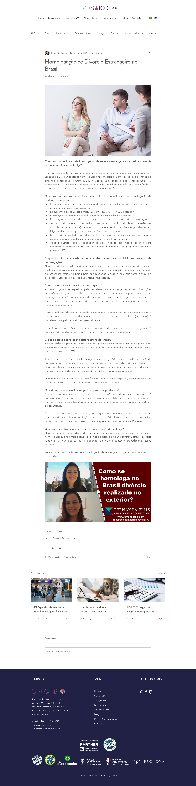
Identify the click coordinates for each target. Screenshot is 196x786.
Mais (151, 33)
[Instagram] (141, 692)
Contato (98, 723)
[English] (157, 18)
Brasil (48, 33)
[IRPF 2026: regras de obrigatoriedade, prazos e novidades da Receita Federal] (144, 590)
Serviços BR (100, 695)
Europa (114, 33)
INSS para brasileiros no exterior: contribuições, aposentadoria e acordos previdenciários (51, 609)
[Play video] (98, 492)
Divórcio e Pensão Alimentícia (66, 538)
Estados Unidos (83, 33)
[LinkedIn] (150, 692)
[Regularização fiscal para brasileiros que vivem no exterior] (98, 590)
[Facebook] (146, 692)
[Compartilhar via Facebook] (46, 548)
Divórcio (60, 531)
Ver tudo (161, 573)
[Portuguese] (151, 18)
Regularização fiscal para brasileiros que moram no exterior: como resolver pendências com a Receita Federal (94, 609)
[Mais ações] (149, 53)
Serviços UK (100, 700)
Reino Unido (62, 33)
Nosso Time (100, 705)
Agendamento (101, 709)
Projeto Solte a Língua (105, 718)
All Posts (35, 33)
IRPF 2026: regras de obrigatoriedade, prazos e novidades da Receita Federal (142, 609)
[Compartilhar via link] (60, 548)
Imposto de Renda (133, 33)
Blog (96, 714)
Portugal (100, 33)
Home (97, 691)
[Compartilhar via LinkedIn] (53, 548)
